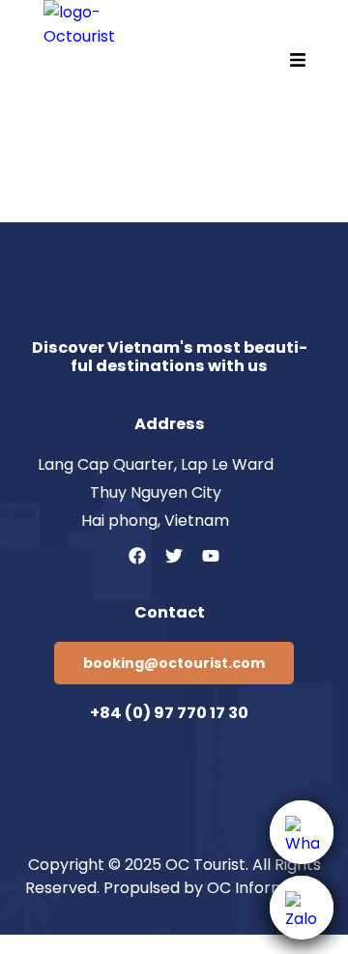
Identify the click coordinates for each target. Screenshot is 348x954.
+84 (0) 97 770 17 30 (169, 713)
